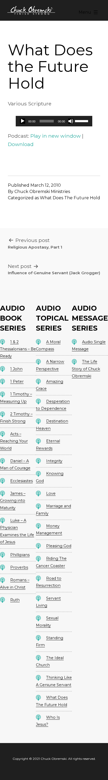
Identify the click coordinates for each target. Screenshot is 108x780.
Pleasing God (58, 546)
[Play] (22, 121)
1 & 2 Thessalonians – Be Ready (18, 349)
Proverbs (19, 567)
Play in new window (55, 136)
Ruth (15, 600)
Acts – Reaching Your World (14, 441)
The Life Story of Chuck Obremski (86, 368)
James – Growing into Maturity (12, 500)
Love (51, 493)
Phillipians (20, 554)
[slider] (82, 120)
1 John (16, 369)
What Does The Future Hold (70, 197)
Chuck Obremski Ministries (42, 191)
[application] (54, 121)
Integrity (54, 461)
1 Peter (17, 381)
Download (21, 144)
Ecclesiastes (21, 480)
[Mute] (70, 121)
